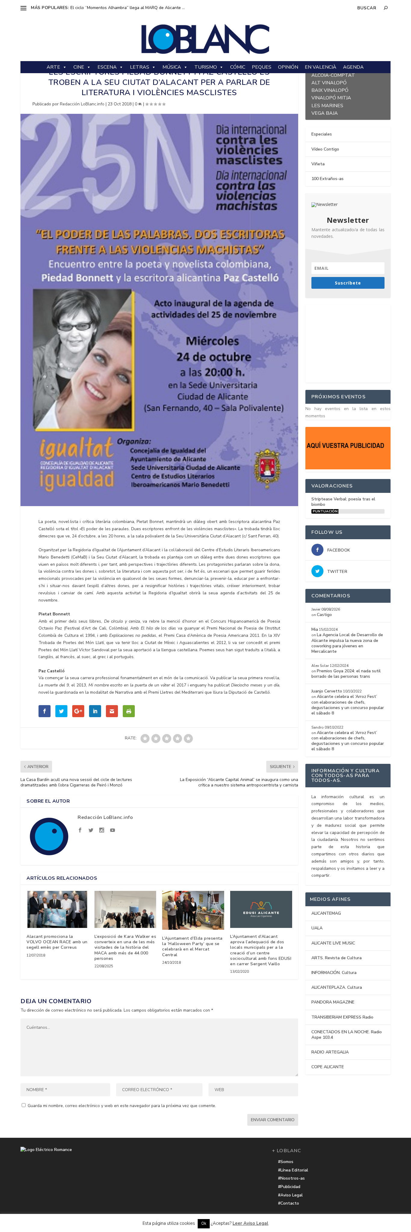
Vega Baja (324, 112)
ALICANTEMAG (326, 913)
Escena (107, 67)
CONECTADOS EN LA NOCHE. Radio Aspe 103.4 (346, 1034)
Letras (139, 67)
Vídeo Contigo (325, 149)
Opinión (288, 67)
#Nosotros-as (291, 1178)
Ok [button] (203, 1223)
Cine (78, 67)
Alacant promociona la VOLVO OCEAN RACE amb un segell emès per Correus (57, 942)
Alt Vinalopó (329, 82)
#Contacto (288, 1203)
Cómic (237, 67)
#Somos (285, 1162)
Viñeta (318, 164)
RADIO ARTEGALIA (330, 1052)
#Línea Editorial (293, 1170)
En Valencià (320, 67)
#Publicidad (289, 1187)
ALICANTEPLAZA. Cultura (336, 987)
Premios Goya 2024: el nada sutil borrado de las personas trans (346, 673)
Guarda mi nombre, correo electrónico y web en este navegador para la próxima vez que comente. (122, 1106)
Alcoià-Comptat (333, 74)
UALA (317, 928)
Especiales (321, 134)
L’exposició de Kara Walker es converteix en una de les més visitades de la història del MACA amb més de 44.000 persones (125, 947)
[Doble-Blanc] (348, 468)
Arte (53, 67)
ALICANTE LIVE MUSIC (333, 943)
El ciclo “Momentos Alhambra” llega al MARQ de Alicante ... (127, 8)
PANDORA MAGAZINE (332, 1002)
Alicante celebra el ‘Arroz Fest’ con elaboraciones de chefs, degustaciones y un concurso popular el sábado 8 (347, 705)
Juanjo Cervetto (326, 691)
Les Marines (327, 104)
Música (171, 67)
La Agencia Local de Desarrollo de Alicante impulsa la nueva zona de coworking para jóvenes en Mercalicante (347, 643)
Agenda (353, 67)
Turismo (205, 67)
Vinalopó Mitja (331, 97)
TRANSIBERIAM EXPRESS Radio (342, 1017)
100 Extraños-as (327, 179)
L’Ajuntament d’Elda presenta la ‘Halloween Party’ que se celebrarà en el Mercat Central (192, 946)
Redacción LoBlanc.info (82, 104)
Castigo (324, 615)
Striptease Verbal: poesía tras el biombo (343, 501)
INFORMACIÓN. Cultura (334, 972)
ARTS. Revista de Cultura (336, 958)
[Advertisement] (350, 342)
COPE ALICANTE (327, 1067)
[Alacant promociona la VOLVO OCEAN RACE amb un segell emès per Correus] (57, 909)
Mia (314, 629)
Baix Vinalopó (329, 89)
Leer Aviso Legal (250, 1223)
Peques (261, 67)
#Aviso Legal (290, 1195)
